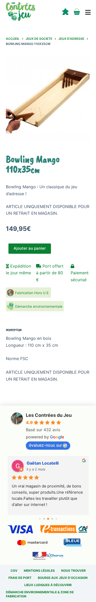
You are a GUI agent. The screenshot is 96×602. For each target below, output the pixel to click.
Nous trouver (73, 570)
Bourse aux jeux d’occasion (63, 578)
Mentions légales (39, 570)
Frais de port (19, 578)
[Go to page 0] (39, 519)
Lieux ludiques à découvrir (48, 585)
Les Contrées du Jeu (49, 415)
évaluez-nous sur (45, 445)
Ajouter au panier (30, 248)
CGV (13, 570)
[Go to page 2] (48, 519)
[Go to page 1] (44, 519)
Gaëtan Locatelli (43, 463)
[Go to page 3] (52, 519)
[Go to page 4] (56, 519)
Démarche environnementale (38, 306)
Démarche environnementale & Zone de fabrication (40, 594)
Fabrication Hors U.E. (32, 293)
